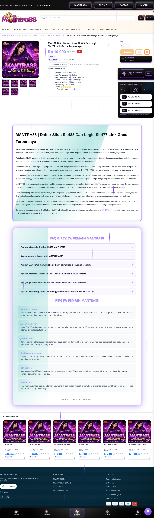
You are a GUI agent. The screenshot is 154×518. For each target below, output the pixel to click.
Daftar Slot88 (111, 487)
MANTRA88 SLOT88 (74, 29)
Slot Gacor (147, 90)
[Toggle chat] (148, 511)
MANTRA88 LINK (20, 29)
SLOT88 (107, 514)
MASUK (144, 5)
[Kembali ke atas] (148, 505)
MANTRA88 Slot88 (113, 491)
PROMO (103, 5)
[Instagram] (8, 497)
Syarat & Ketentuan (113, 479)
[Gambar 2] (15, 83)
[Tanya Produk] (147, 52)
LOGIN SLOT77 (91, 29)
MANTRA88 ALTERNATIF (39, 29)
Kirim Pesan (10, 486)
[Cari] (43, 17)
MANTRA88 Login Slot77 (115, 494)
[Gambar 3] (23, 83)
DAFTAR (124, 5)
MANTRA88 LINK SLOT (109, 29)
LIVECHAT (138, 514)
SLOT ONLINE (57, 29)
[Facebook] (2, 497)
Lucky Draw (125, 90)
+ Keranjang (127, 52)
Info (148, 73)
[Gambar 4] (32, 83)
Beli (139, 52)
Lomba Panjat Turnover (136, 90)
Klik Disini (72, 89)
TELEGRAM (46, 514)
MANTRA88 (80, 5)
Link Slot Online (112, 498)
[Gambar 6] (15, 92)
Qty (121, 42)
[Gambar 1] (6, 83)
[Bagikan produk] (108, 44)
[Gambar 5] (6, 92)
